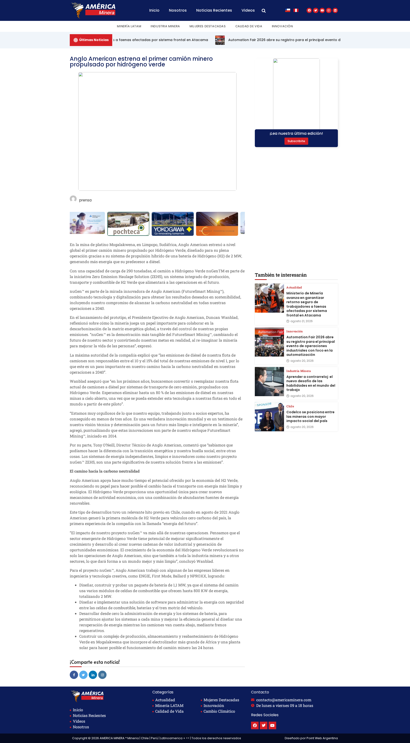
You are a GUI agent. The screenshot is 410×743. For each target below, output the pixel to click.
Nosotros (178, 10)
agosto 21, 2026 (301, 321)
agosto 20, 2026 (302, 360)
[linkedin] (93, 675)
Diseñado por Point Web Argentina (311, 738)
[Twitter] (315, 10)
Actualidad (294, 287)
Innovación (282, 26)
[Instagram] (328, 10)
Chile (290, 406)
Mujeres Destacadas (208, 26)
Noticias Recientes (214, 10)
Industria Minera (165, 26)
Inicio (154, 10)
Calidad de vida (248, 26)
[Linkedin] (335, 10)
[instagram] (102, 675)
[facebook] (74, 675)
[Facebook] (309, 10)
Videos (248, 10)
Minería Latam (129, 26)
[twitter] (83, 675)
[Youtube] (322, 10)
